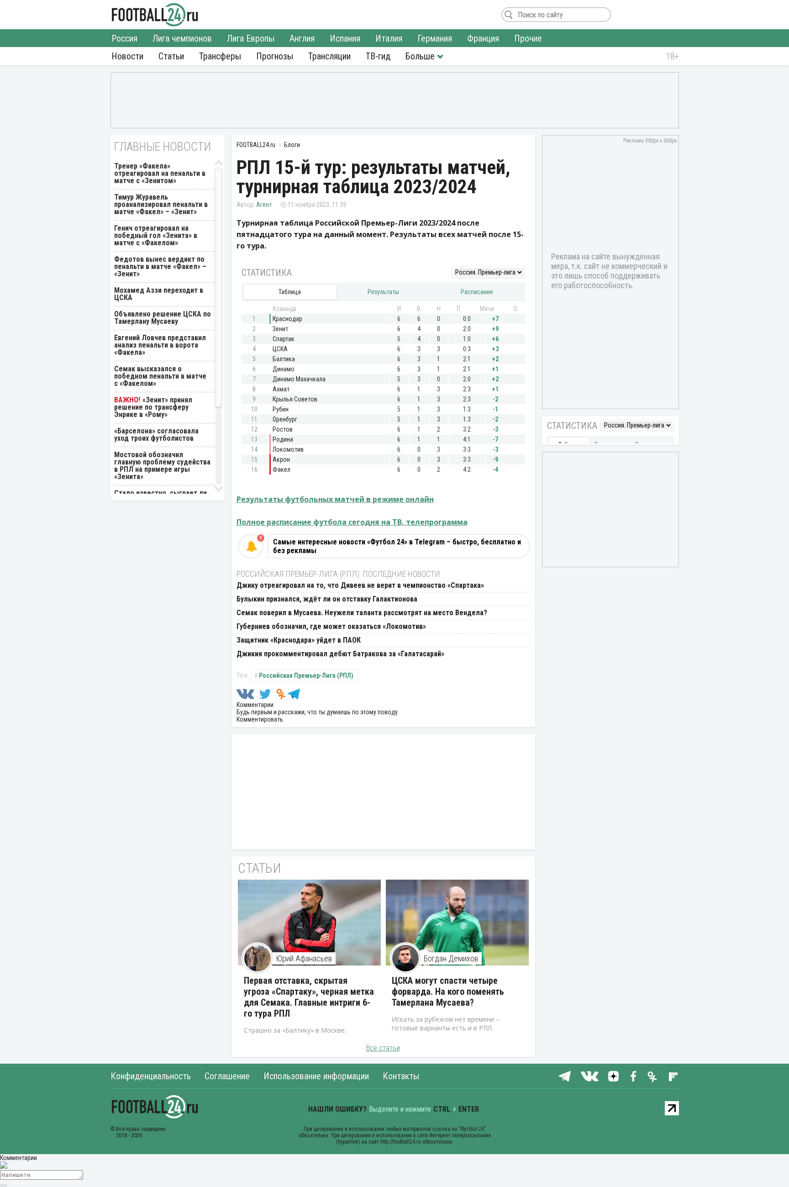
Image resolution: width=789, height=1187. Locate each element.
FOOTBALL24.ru (155, 14)
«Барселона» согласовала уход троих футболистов (156, 435)
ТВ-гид (378, 56)
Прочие (528, 38)
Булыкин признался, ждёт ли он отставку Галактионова (327, 599)
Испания (345, 38)
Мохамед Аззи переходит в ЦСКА (158, 294)
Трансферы (220, 56)
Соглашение (227, 1076)
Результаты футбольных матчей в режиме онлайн (335, 499)
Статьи (171, 56)
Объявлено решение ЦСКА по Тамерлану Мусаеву (162, 318)
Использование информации (316, 1076)
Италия (388, 38)
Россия (124, 38)
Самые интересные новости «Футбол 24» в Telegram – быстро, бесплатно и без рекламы (397, 546)
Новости (127, 56)
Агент (264, 204)
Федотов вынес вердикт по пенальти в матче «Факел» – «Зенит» (160, 266)
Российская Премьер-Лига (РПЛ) (306, 675)
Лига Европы (250, 38)
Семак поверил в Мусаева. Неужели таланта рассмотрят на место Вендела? (362, 612)
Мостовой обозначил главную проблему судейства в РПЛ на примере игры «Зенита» (162, 465)
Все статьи (383, 1048)
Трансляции (329, 56)
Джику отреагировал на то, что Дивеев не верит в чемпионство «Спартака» (360, 585)
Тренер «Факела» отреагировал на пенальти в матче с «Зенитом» (159, 173)
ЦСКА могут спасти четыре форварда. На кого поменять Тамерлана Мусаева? (448, 991)
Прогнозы (274, 56)
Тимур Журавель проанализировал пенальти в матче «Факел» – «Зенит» (161, 204)
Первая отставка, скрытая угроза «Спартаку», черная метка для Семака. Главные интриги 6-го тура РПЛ (309, 997)
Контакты (401, 1076)
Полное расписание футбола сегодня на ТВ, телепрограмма (352, 522)
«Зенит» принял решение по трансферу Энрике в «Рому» (153, 407)
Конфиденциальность (150, 1076)
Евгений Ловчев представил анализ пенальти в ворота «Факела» (160, 345)
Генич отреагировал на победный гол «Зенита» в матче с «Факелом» (155, 235)
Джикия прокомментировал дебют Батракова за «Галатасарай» (340, 653)
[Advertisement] (394, 99)
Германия (434, 38)
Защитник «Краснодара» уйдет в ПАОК (299, 640)
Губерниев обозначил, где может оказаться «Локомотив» (331, 626)
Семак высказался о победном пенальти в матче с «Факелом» (160, 376)
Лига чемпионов (182, 38)
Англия (302, 38)
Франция (483, 38)
